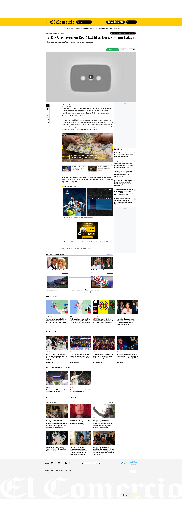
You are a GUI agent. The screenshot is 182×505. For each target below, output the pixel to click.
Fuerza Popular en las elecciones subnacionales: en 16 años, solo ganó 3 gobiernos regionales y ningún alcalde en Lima (126, 320)
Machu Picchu (109, 28)
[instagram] (59, 462)
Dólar (115, 28)
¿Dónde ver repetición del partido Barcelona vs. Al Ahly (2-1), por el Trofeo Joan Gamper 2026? (103, 355)
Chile (71, 315)
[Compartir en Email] (47, 119)
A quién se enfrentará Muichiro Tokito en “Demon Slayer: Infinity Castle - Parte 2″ (56, 448)
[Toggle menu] (46, 22)
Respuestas (49, 315)
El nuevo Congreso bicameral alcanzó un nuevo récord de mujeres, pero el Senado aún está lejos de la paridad (123, 201)
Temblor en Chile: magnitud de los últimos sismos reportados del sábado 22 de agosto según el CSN (80, 319)
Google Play (97, 462)
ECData (118, 315)
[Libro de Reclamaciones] (133, 462)
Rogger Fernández (74, 361)
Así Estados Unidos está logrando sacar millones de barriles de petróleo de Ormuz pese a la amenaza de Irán (123, 173)
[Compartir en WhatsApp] (47, 109)
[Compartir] (47, 105)
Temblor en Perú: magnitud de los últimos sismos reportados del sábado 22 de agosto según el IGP (56, 319)
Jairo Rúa (95, 326)
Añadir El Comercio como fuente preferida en (122, 33)
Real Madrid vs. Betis (74, 241)
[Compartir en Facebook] (47, 112)
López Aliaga (101, 28)
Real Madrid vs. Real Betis (88, 241)
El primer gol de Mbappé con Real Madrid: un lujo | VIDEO (56, 389)
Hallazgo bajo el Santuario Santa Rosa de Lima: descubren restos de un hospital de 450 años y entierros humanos (123, 155)
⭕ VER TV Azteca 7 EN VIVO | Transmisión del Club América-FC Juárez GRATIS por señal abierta (103, 319)
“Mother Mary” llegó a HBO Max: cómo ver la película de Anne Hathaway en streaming (80, 420)
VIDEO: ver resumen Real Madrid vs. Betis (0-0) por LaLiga (80, 389)
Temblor (92, 28)
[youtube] (62, 462)
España (48, 350)
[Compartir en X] (47, 116)
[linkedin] (66, 462)
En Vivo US (95, 315)
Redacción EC (66, 104)
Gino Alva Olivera (121, 326)
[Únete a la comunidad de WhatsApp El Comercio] (112, 49)
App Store (88, 462)
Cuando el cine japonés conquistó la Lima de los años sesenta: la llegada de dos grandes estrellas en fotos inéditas (123, 182)
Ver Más (106, 241)
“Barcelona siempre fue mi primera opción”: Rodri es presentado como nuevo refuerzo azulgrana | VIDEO (127, 355)
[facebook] (52, 462)
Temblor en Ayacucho (74, 28)
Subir (132, 470)
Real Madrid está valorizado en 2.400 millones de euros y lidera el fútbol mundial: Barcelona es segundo (56, 355)
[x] (55, 462)
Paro (96, 28)
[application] (88, 202)
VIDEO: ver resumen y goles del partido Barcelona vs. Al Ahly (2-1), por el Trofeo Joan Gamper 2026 (80, 355)
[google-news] (69, 462)
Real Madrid (99, 241)
